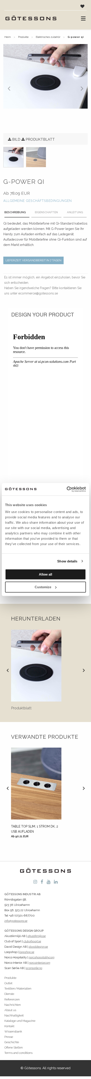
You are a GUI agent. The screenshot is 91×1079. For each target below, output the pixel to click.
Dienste (9, 994)
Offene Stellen (13, 1047)
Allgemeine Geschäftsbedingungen (37, 201)
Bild (16, 139)
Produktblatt (40, 139)
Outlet (8, 983)
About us (10, 1010)
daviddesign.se (38, 946)
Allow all (45, 574)
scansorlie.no (34, 968)
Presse (8, 1036)
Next (83, 670)
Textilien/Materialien (17, 988)
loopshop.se (26, 952)
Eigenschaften (46, 212)
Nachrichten (12, 1004)
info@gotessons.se (15, 921)
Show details (67, 561)
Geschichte (11, 1042)
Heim (7, 37)
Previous (7, 670)
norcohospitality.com (41, 957)
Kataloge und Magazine (19, 1020)
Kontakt (9, 1026)
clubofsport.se (32, 941)
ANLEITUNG (75, 212)
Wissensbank (13, 1031)
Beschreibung (15, 212)
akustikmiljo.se (36, 936)
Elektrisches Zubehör (48, 37)
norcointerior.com (39, 962)
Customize (43, 587)
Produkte (23, 37)
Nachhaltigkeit (14, 1015)
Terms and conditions (18, 1053)
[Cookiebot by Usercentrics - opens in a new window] (66, 489)
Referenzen (12, 999)
